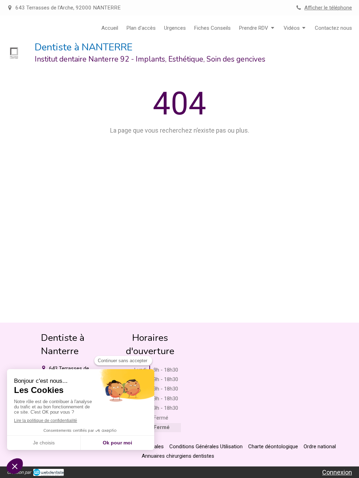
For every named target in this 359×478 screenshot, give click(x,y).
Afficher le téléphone (328, 8)
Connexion (337, 472)
